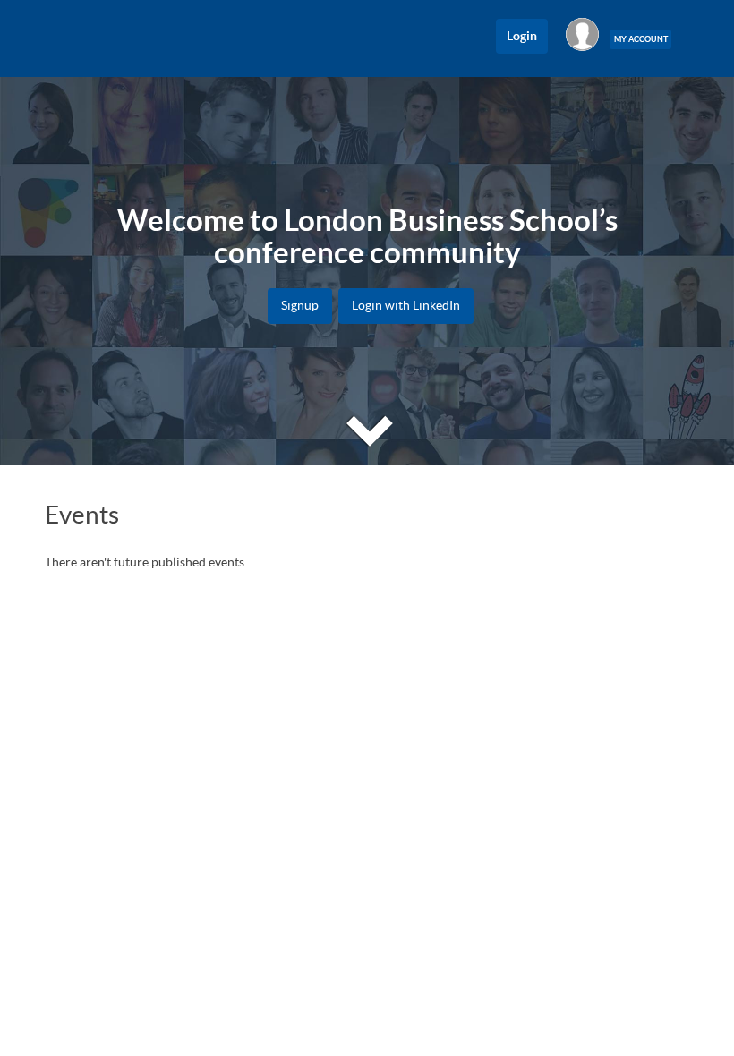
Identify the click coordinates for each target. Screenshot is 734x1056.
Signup (300, 305)
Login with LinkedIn (406, 305)
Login (522, 36)
